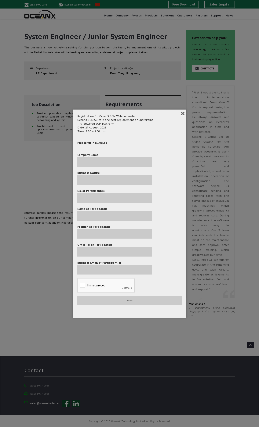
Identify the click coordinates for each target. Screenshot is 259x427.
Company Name (87, 155)
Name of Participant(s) (92, 209)
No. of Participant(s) (91, 191)
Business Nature (88, 173)
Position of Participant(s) (94, 227)
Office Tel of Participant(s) (95, 245)
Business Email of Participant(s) (99, 262)
